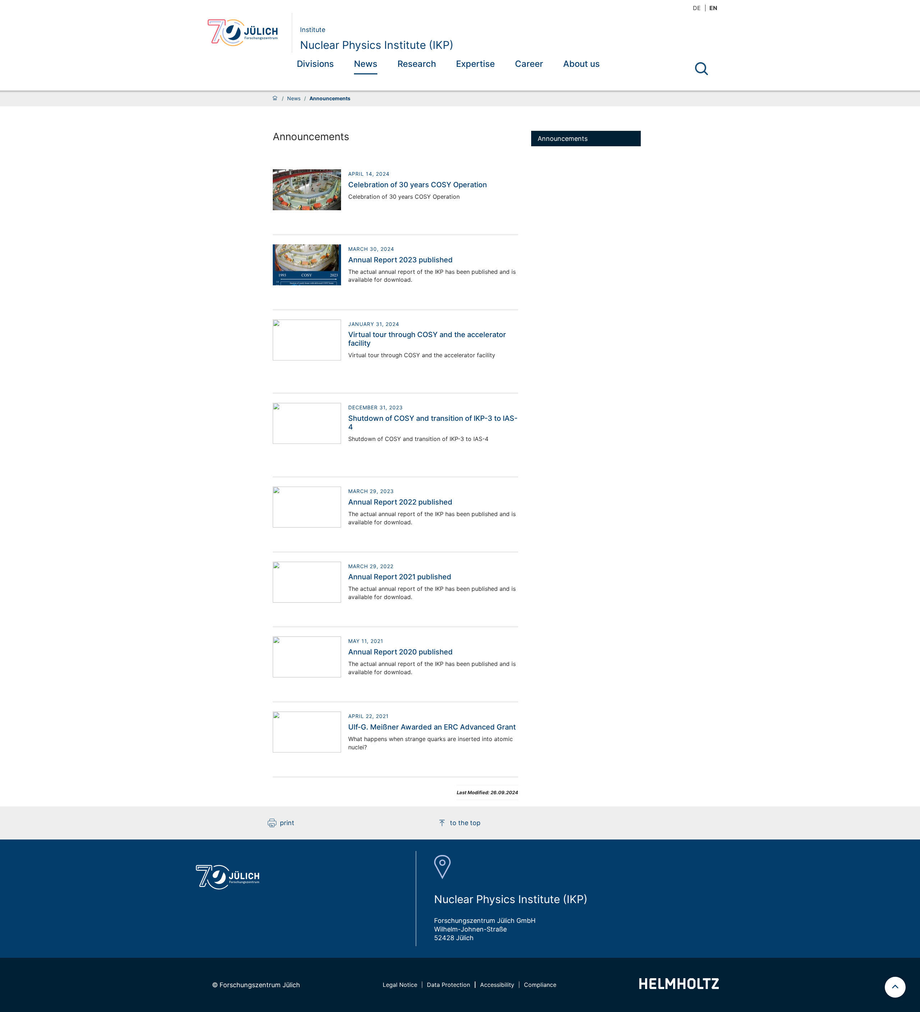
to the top (465, 823)
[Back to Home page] (246, 32)
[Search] (701, 68)
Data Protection (448, 984)
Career (529, 64)
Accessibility (497, 984)
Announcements (563, 138)
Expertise (475, 64)
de (697, 8)
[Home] (275, 98)
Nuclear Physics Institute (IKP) (377, 44)
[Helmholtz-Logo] (679, 986)
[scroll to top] (895, 987)
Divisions (315, 64)
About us (581, 64)
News (365, 64)
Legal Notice (400, 984)
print (287, 823)
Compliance (540, 984)
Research (416, 64)
